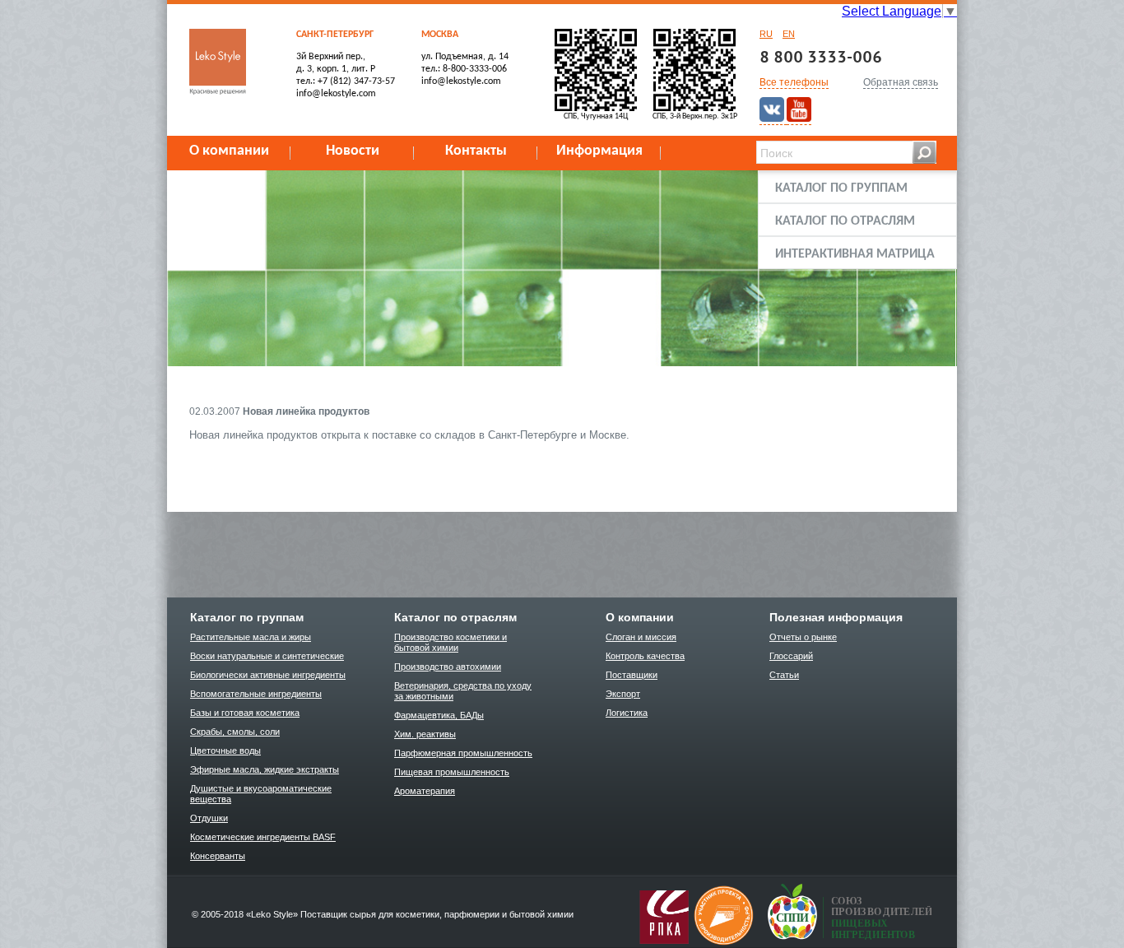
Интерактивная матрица (855, 254)
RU (766, 34)
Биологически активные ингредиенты (268, 675)
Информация (599, 151)
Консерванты (217, 856)
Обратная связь (900, 82)
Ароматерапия (424, 791)
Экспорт (623, 694)
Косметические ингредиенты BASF (263, 837)
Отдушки (209, 818)
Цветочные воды (225, 750)
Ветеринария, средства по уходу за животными (463, 691)
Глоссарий (791, 656)
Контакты (476, 151)
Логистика (627, 713)
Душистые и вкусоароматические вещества (261, 793)
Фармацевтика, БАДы (439, 715)
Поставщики (631, 675)
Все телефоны (794, 82)
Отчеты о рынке (803, 637)
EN (789, 34)
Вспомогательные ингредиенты (256, 694)
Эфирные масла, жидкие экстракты (264, 769)
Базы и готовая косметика (245, 713)
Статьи (784, 675)
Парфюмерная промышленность (463, 753)
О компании (229, 151)
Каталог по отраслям (845, 221)
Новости (352, 151)
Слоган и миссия (641, 637)
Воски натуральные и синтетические (267, 656)
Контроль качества (645, 656)
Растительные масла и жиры (250, 637)
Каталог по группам (841, 188)
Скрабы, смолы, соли (235, 732)
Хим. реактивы (425, 734)
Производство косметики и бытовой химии (450, 642)
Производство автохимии (447, 667)
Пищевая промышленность (451, 772)
